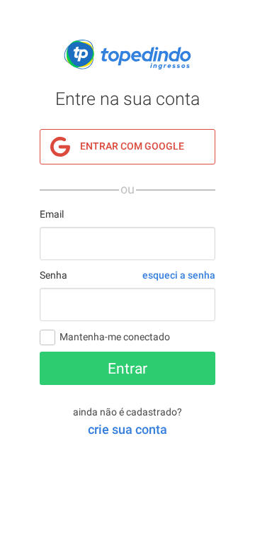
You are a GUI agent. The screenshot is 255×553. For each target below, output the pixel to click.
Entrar (127, 368)
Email (52, 214)
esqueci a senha (178, 275)
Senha (53, 275)
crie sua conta (127, 429)
